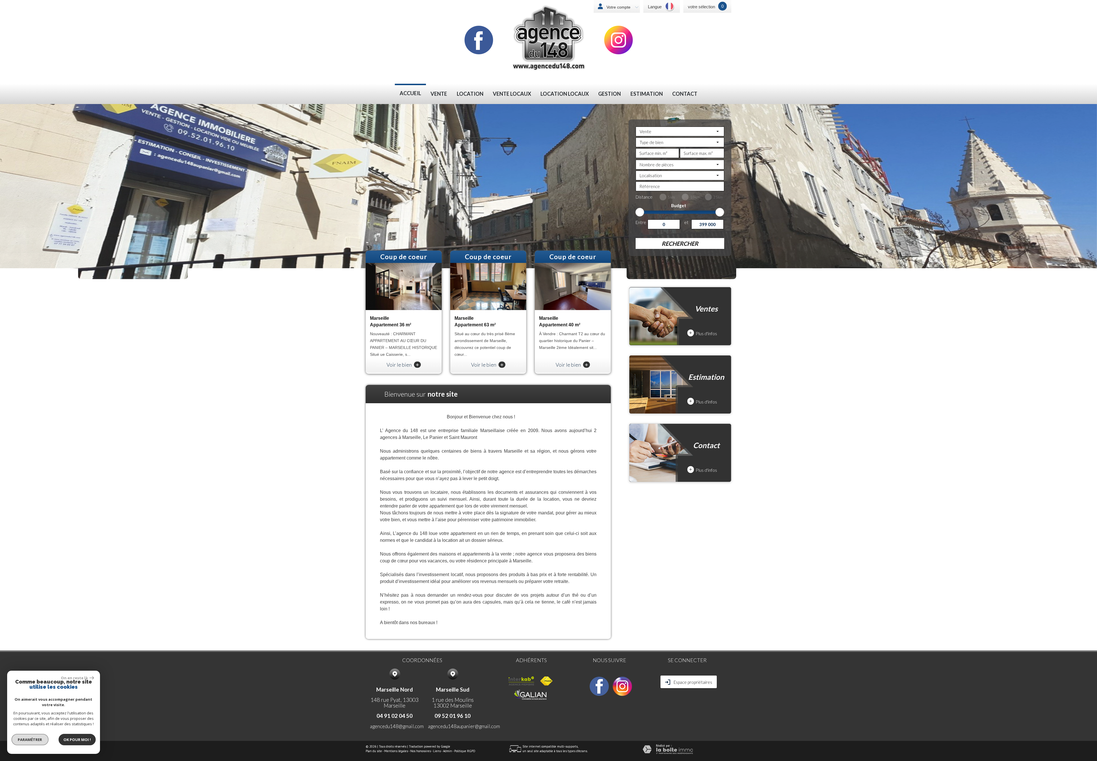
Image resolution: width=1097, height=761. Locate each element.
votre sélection (701, 6)
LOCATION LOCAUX (565, 94)
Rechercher (680, 243)
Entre (641, 222)
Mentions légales (396, 751)
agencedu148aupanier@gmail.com (464, 726)
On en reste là (74, 677)
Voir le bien (403, 364)
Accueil (410, 93)
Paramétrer (30, 739)
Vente (439, 94)
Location (470, 94)
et (686, 222)
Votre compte (617, 7)
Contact (684, 94)
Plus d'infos (703, 333)
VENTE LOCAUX (512, 94)
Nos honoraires (420, 751)
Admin (447, 751)
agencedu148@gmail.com (397, 726)
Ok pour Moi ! (77, 739)
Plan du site (374, 751)
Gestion (609, 94)
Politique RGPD (464, 751)
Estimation (646, 94)
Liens (437, 751)
